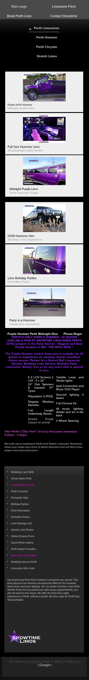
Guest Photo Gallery (22, 542)
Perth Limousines (46, 28)
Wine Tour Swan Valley (24, 555)
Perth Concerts (19, 491)
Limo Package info (21, 523)
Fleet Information (20, 510)
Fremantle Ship (19, 497)
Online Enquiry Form (22, 536)
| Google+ (45, 665)
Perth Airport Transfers (23, 549)
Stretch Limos (47, 56)
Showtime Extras (20, 517)
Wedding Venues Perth (24, 561)
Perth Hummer (46, 37)
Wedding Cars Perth (22, 472)
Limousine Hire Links (23, 568)
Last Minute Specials (22, 485)
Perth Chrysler (46, 47)
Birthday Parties (20, 504)
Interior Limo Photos (22, 529)
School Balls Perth (21, 478)
